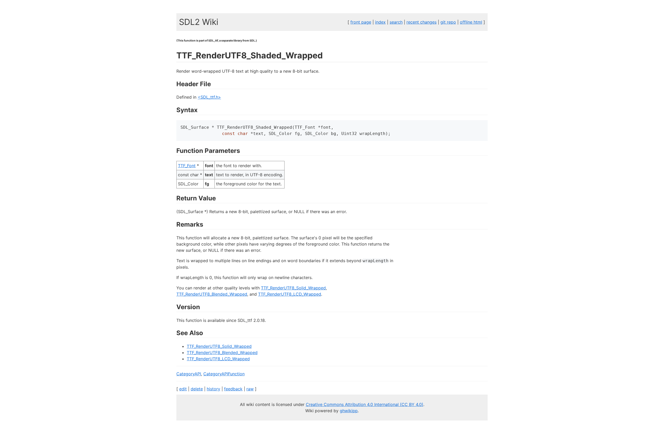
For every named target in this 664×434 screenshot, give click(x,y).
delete (197, 388)
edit (183, 388)
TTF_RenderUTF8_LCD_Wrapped (289, 294)
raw (250, 388)
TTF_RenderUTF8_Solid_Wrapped (293, 287)
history (213, 388)
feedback (233, 388)
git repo (448, 22)
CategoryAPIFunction (224, 373)
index (380, 22)
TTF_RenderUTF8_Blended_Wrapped (211, 294)
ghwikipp (349, 410)
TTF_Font (187, 165)
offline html (471, 22)
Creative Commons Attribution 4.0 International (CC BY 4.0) (364, 404)
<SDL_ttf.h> (209, 97)
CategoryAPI (188, 373)
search (396, 22)
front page (360, 22)
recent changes (421, 22)
